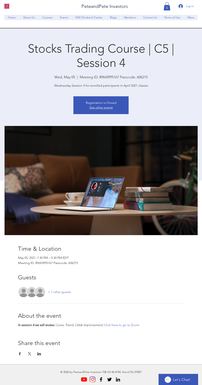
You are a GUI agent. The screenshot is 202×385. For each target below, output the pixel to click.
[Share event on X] (29, 353)
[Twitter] (109, 379)
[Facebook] (101, 379)
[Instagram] (92, 379)
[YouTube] (84, 379)
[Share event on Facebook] (20, 353)
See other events (101, 107)
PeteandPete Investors (104, 6)
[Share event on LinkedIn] (39, 353)
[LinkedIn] (118, 379)
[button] (167, 6)
